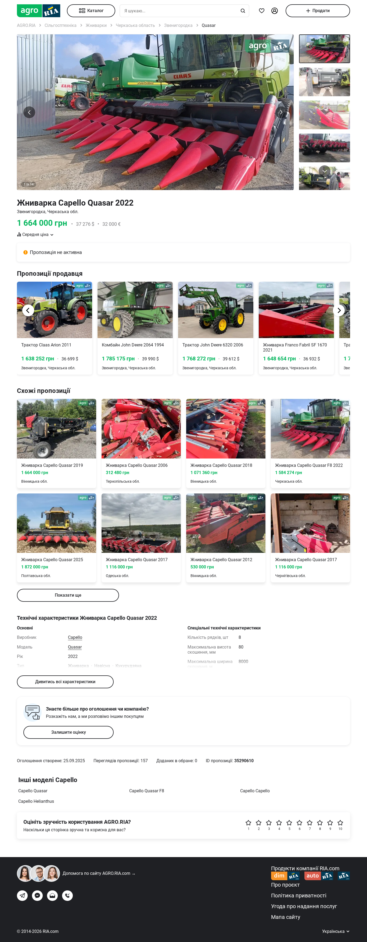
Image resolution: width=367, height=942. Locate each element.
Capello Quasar (32, 790)
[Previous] (28, 310)
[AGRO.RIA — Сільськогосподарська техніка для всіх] (42, 10)
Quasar (75, 647)
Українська (334, 931)
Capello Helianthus (36, 801)
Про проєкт (285, 885)
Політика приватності (298, 895)
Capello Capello (255, 790)
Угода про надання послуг (304, 906)
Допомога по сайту (99, 873)
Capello (75, 637)
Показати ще (68, 595)
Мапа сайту (285, 917)
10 (340, 829)
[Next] (339, 310)
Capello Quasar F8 (146, 790)
